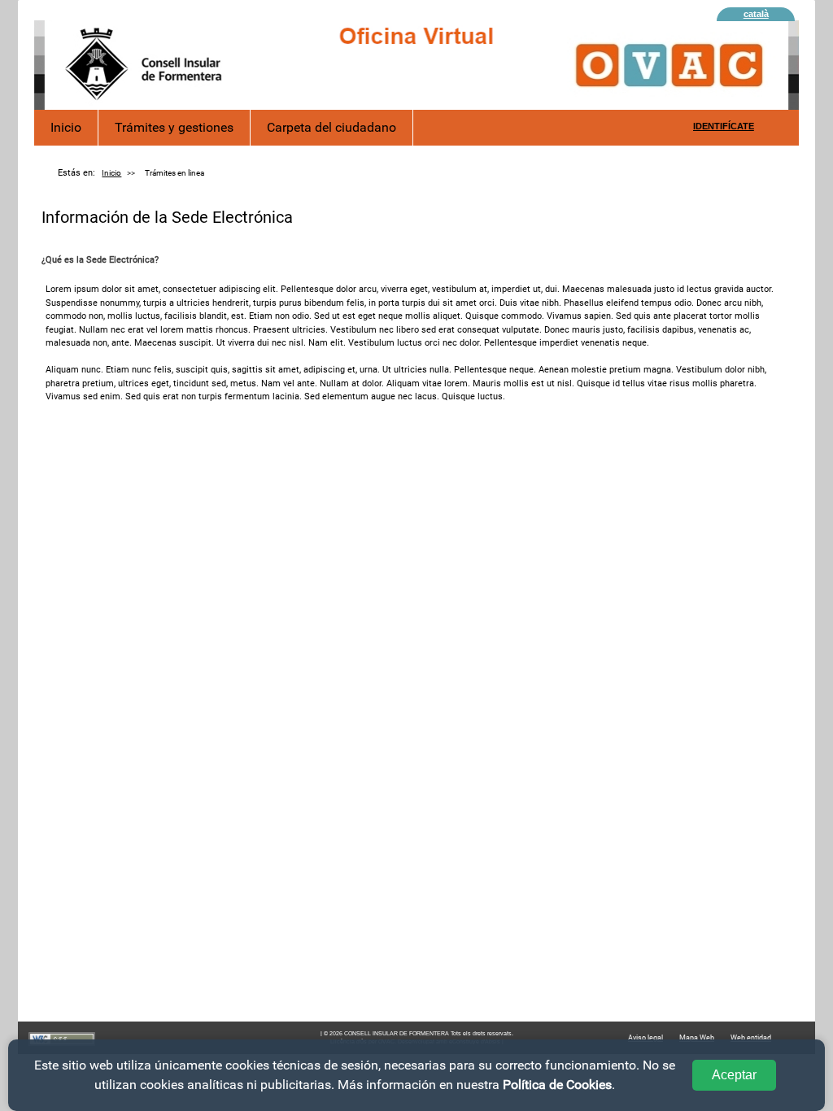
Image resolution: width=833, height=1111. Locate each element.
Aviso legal (645, 1038)
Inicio (65, 127)
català (756, 14)
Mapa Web (696, 1038)
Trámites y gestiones (174, 127)
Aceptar (734, 1075)
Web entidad (751, 1038)
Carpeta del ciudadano (331, 127)
